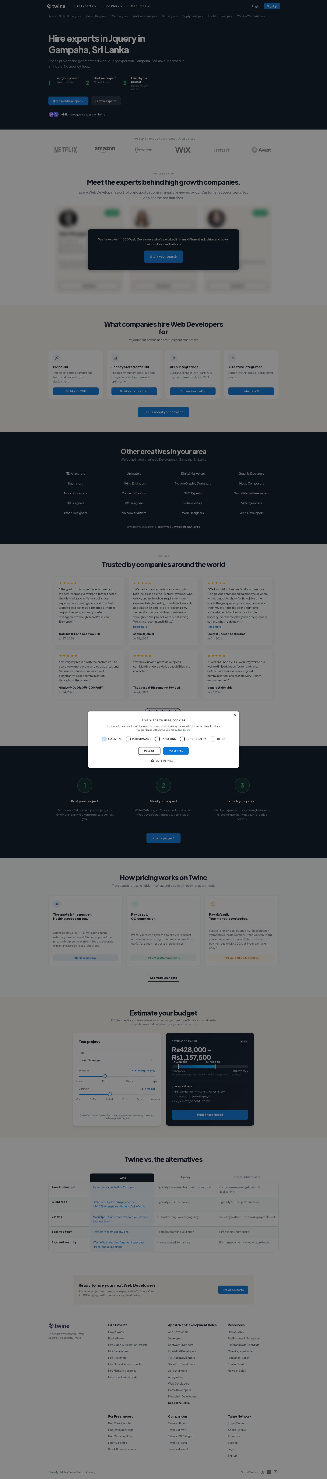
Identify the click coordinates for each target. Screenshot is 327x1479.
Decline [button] (149, 750)
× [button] (235, 715)
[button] (163, 760)
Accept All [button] (176, 750)
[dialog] (163, 739)
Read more (184, 729)
